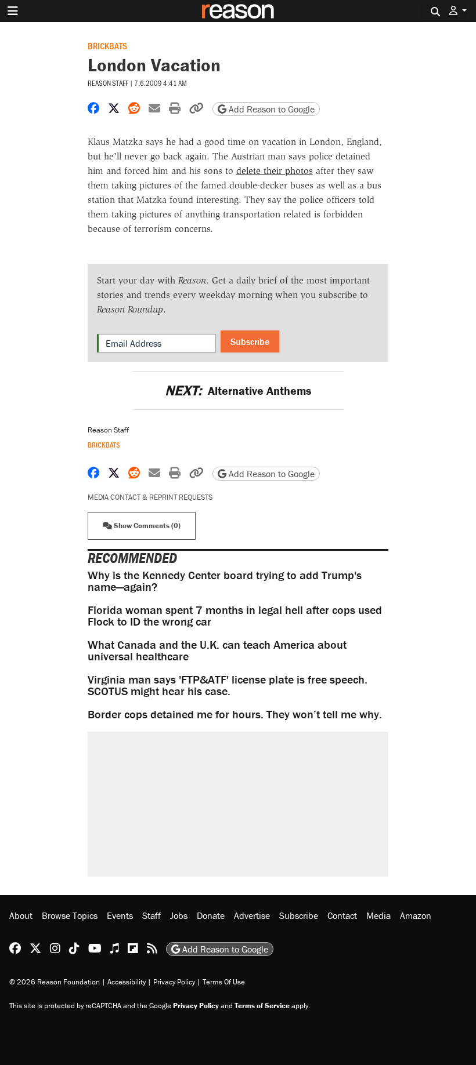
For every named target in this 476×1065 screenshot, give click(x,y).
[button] (458, 10)
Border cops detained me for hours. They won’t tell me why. (235, 714)
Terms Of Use (224, 982)
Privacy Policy (174, 982)
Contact (342, 915)
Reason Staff (108, 83)
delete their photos (274, 170)
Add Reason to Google (270, 109)
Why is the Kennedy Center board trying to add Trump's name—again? (225, 581)
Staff (151, 915)
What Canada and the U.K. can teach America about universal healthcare (217, 650)
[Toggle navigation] (13, 11)
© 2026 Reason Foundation (54, 982)
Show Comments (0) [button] (146, 525)
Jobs (178, 915)
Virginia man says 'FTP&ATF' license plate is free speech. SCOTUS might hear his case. (227, 685)
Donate (211, 915)
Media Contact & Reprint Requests (150, 497)
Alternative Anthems (238, 390)
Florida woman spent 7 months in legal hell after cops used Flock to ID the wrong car (235, 615)
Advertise (252, 915)
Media (378, 915)
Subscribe (249, 341)
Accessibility (126, 982)
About (21, 915)
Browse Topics (70, 915)
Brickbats (107, 45)
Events (120, 915)
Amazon (415, 915)
